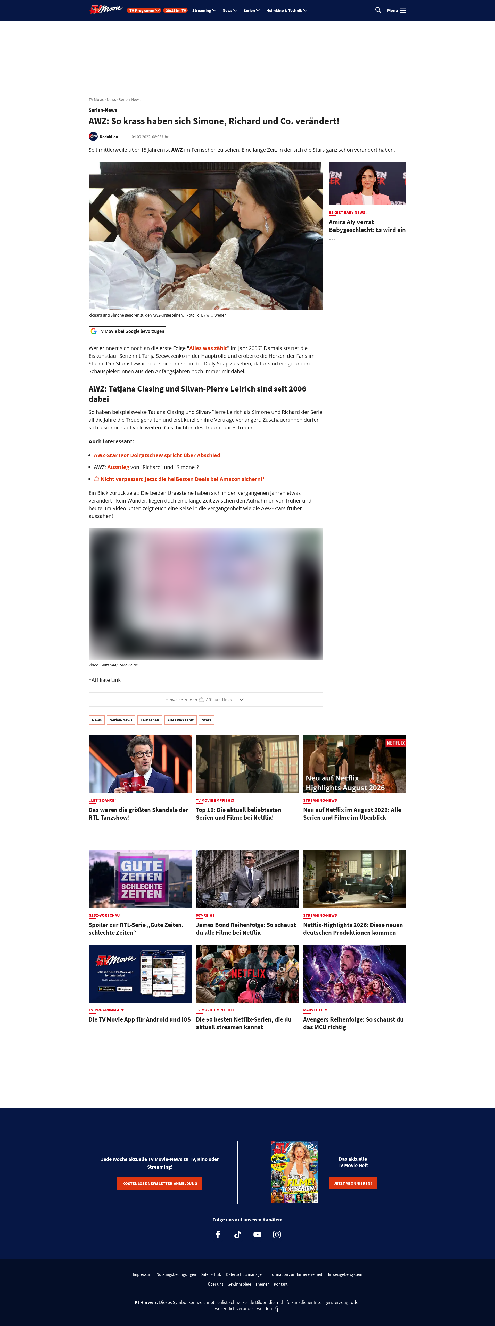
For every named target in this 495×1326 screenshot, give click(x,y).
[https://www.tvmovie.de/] (106, 9)
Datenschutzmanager (244, 1274)
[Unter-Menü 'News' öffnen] (235, 10)
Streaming (201, 10)
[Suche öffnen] (378, 10)
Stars (206, 719)
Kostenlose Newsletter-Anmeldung (159, 1183)
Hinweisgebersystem (344, 1274)
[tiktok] (237, 1234)
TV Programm (141, 10)
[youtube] (257, 1234)
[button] (206, 699)
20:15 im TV (176, 10)
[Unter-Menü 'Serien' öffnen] (258, 10)
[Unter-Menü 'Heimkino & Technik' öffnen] (305, 10)
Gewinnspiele (239, 1284)
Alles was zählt (208, 348)
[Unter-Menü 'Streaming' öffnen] (214, 10)
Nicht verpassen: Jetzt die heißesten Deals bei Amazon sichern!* (183, 478)
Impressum (142, 1274)
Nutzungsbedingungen (176, 1274)
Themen (262, 1284)
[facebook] (218, 1234)
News (227, 10)
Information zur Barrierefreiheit (294, 1274)
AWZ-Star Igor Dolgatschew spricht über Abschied (157, 455)
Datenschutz (211, 1274)
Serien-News (130, 99)
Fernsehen (150, 719)
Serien (249, 10)
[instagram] (277, 1234)
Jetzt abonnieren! (353, 1183)
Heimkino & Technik (284, 10)
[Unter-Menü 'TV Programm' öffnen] (157, 10)
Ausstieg (118, 467)
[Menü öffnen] (403, 10)
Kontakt (280, 1284)
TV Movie (96, 99)
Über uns (216, 1284)
